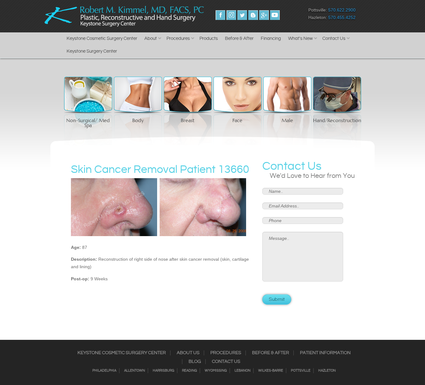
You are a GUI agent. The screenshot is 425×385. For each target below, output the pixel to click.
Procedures (178, 38)
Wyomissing (216, 371)
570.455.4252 (342, 17)
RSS (253, 15)
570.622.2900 (342, 9)
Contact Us (333, 38)
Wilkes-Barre (270, 371)
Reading (189, 371)
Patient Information (325, 352)
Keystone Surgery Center (92, 51)
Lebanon (242, 371)
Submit (277, 299)
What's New (300, 38)
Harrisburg (163, 371)
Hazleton (327, 371)
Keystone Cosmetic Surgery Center (102, 38)
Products (208, 38)
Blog (195, 361)
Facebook (220, 15)
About (150, 38)
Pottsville (301, 371)
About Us (188, 352)
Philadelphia (104, 371)
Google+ (264, 15)
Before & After (239, 38)
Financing (271, 38)
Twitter (242, 15)
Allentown (134, 371)
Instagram (231, 15)
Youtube (275, 15)
